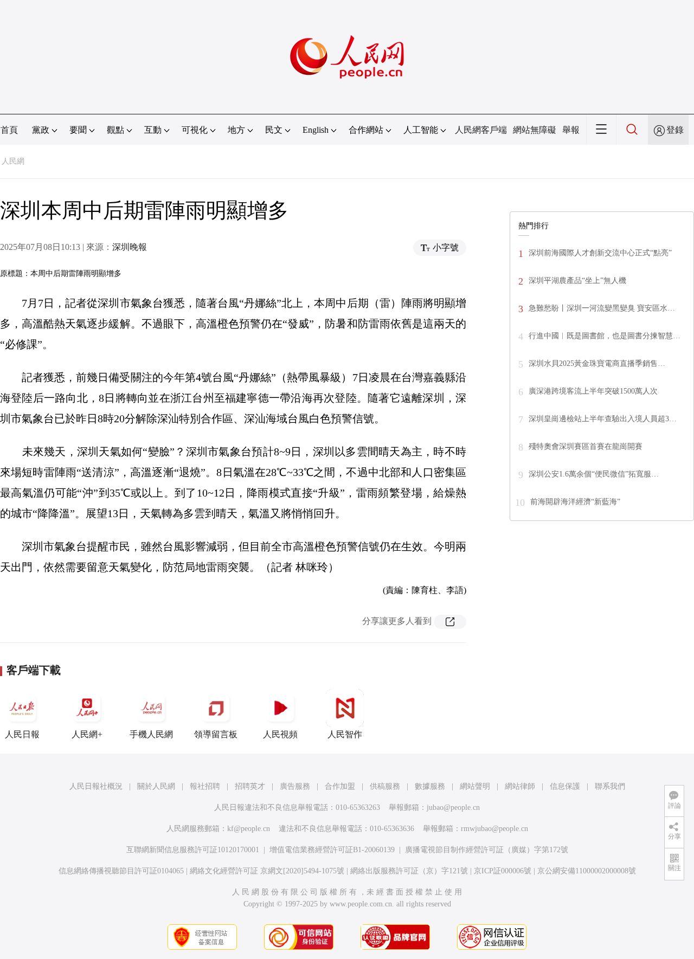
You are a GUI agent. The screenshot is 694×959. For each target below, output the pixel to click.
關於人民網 (156, 786)
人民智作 (344, 734)
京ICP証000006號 (502, 871)
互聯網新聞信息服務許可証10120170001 (192, 850)
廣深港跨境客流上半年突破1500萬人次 (593, 391)
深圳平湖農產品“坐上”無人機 (577, 280)
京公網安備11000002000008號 (586, 871)
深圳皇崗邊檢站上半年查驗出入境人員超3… (603, 419)
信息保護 (565, 786)
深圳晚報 (129, 247)
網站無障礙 (534, 129)
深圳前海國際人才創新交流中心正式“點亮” (600, 253)
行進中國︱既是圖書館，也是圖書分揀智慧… (604, 336)
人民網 (13, 161)
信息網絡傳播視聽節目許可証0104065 (121, 871)
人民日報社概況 (96, 786)
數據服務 (430, 786)
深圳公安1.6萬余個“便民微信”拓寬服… (594, 474)
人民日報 (22, 734)
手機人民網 (151, 734)
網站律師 (520, 786)
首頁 (9, 129)
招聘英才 (250, 786)
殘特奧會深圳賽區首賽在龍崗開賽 (585, 446)
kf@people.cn (248, 829)
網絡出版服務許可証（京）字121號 (409, 871)
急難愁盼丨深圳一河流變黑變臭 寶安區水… (602, 308)
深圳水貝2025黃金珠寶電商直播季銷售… (597, 363)
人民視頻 (280, 734)
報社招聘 (205, 786)
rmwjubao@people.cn (494, 829)
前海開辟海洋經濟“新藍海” (575, 502)
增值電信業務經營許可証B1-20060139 (332, 850)
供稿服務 (385, 786)
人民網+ (87, 734)
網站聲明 (475, 786)
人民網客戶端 (481, 129)
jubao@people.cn (453, 807)
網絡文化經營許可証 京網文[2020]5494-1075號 (267, 871)
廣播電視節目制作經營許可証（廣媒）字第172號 (486, 850)
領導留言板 (215, 734)
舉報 (571, 129)
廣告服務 (295, 786)
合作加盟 (340, 786)
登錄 (675, 129)
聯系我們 (610, 786)
